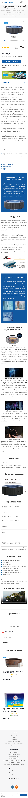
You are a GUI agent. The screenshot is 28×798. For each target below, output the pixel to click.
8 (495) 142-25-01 (14, 778)
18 (23, 40)
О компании (14, 735)
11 (15, 40)
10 (14, 40)
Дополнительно (14, 768)
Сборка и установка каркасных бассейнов (14, 760)
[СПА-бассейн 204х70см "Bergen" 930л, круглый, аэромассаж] (14, 30)
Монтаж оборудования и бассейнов (14, 764)
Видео (4, 168)
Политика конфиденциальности (14, 743)
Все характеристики (8, 164)
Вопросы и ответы (14, 773)
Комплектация (7, 166)
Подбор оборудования (14, 762)
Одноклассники (16, 787)
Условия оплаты (14, 752)
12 (16, 40)
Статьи (14, 771)
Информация (14, 749)
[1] (3, 47)
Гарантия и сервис (14, 758)
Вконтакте (12, 787)
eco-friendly (18, 135)
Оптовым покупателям (14, 741)
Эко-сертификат (9, 631)
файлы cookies (12, 793)
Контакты (14, 745)
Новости (14, 775)
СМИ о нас (14, 739)
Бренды (14, 737)
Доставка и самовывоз (14, 754)
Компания (14, 732)
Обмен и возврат (14, 756)
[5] (8, 47)
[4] (7, 47)
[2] (4, 47)
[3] (5, 47)
